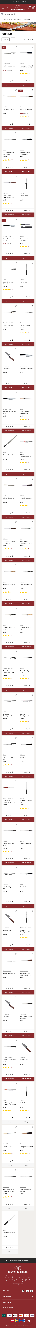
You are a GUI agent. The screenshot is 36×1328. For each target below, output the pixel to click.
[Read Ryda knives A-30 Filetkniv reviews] (22, 765)
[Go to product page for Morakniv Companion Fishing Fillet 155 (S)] (26, 226)
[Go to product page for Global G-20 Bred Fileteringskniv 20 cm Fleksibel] (26, 701)
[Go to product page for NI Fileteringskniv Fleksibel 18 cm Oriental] (10, 1090)
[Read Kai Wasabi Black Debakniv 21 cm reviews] (5, 419)
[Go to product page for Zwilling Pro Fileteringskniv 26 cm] (26, 787)
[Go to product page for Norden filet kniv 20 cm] (26, 96)
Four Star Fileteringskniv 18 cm (9, 1060)
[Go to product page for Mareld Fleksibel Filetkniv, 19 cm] (26, 614)
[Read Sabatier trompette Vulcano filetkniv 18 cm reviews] (5, 981)
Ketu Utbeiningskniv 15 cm (9, 888)
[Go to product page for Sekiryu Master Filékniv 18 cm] (10, 1219)
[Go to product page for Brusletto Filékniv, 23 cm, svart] (26, 830)
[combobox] (18, 14)
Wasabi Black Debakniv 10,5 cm (9, 239)
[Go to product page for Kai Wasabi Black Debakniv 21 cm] (10, 398)
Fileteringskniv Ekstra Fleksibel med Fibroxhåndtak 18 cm (25, 153)
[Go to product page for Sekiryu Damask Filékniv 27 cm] (10, 442)
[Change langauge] (12, 1320)
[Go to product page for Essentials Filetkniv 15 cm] (26, 182)
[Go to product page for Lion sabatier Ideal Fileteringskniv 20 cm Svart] (26, 1176)
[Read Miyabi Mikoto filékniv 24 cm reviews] (5, 505)
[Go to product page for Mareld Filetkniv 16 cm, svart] (26, 874)
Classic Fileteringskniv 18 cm (26, 585)
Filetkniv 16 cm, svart (25, 887)
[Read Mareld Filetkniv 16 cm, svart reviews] (22, 894)
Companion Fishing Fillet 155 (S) (25, 239)
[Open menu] (3, 8)
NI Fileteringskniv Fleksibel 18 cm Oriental (9, 1104)
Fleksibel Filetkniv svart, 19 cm (9, 628)
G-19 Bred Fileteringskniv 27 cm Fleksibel (25, 456)
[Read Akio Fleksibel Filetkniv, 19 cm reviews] (5, 117)
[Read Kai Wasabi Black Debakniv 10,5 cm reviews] (5, 246)
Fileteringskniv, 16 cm (9, 584)
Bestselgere (27, 39)
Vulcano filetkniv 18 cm (9, 973)
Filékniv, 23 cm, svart (25, 844)
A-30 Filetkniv (23, 757)
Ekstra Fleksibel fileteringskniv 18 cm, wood (8, 196)
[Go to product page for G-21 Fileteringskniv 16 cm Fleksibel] (10, 139)
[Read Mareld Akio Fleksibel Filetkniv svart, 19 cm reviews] (22, 1024)
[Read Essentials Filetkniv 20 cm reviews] (22, 289)
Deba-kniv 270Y (7, 930)
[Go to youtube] (23, 1291)
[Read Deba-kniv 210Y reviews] (22, 1067)
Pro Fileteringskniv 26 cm (25, 801)
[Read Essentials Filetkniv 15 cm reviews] (22, 203)
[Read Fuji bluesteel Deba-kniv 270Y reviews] (5, 938)
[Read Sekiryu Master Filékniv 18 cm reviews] (5, 1240)
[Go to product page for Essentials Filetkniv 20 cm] (26, 269)
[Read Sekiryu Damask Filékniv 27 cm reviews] (5, 462)
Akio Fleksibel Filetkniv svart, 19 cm (26, 1017)
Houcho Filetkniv (7, 1146)
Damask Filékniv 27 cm (9, 455)
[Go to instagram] (27, 1291)
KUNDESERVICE (8, 1307)
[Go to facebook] (31, 1291)
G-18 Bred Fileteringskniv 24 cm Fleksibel (8, 715)
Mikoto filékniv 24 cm (8, 498)
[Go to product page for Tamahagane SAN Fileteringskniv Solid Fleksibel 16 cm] (26, 960)
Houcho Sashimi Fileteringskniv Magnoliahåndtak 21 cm (26, 412)
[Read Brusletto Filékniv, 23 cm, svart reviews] (22, 851)
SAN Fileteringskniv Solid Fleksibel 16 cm (25, 974)
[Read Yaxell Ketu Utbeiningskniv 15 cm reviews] (5, 894)
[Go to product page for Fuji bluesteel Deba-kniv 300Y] (10, 355)
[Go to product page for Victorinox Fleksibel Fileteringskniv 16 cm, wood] (26, 485)
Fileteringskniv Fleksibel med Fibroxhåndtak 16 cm (26, 1147)
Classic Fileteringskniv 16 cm (26, 671)
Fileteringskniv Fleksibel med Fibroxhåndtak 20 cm (26, 67)
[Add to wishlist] (16, 47)
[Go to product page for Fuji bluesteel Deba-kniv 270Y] (10, 917)
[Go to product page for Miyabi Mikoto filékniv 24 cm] (10, 485)
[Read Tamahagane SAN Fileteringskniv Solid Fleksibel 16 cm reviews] (22, 981)
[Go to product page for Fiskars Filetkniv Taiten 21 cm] (10, 53)
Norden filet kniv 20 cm (26, 109)
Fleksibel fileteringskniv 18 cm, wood (9, 542)
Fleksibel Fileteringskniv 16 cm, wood (26, 499)
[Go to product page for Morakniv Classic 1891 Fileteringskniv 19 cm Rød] (10, 787)
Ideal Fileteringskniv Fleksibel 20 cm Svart (8, 1190)
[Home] (18, 7)
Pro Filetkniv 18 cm (25, 1103)
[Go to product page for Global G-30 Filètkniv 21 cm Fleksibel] (10, 269)
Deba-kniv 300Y (7, 368)
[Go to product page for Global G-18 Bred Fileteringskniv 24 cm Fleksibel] (10, 701)
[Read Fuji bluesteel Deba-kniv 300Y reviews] (5, 376)
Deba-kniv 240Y (7, 1016)
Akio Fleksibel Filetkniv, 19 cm (9, 110)
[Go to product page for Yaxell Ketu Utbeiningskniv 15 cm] (10, 874)
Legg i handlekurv (9, 85)
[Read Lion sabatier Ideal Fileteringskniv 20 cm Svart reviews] (22, 1197)
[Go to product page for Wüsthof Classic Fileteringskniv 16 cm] (26, 658)
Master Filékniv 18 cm (9, 1232)
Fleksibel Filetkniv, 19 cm (25, 628)
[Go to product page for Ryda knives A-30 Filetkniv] (26, 744)
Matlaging (7, 19)
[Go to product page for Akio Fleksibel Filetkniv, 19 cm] (10, 96)
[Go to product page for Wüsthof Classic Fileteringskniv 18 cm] (26, 571)
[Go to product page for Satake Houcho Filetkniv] (10, 1133)
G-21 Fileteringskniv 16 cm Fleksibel (9, 153)
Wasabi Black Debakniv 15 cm (26, 369)
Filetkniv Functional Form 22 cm (8, 326)
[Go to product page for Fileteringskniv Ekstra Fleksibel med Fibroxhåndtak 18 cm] (26, 139)
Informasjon (7, 1297)
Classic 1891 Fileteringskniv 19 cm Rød (8, 801)
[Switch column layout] (13, 39)
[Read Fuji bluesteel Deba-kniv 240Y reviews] (5, 1024)
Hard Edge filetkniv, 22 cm (9, 758)
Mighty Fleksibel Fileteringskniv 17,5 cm (26, 542)
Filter (4, 39)
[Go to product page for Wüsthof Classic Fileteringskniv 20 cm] (10, 830)
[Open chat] (29, 1321)
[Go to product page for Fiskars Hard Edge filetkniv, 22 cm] (10, 744)
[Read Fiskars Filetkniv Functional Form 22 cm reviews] (5, 333)
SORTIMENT (7, 1302)
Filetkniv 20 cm (24, 282)
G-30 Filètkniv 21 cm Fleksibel (8, 283)
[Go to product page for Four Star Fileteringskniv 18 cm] (10, 1046)
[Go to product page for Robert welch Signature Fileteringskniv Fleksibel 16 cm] (26, 917)
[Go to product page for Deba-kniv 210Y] (26, 1046)
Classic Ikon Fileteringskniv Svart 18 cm (9, 672)
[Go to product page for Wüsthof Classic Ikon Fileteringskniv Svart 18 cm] (10, 658)
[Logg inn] (7, 8)
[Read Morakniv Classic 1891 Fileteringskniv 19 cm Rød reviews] (5, 808)
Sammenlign (8, 81)
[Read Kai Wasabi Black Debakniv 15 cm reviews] (22, 376)
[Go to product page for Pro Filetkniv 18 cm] (26, 1090)
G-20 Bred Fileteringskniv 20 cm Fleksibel (25, 715)
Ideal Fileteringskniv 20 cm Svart (26, 1190)
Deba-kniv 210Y (24, 1060)
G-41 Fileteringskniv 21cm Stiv (25, 326)
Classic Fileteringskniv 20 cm (9, 844)
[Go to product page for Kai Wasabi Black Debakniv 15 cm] (26, 355)
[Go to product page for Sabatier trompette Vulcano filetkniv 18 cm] (10, 960)
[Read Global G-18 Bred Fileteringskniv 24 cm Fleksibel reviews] (5, 722)
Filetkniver (27, 19)
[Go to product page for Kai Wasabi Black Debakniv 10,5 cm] (10, 226)
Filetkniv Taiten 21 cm (9, 66)
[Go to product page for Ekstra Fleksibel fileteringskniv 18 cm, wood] (10, 182)
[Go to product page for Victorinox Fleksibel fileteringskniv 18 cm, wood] (10, 528)
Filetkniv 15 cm (24, 195)
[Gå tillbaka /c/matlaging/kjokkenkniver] (2, 19)
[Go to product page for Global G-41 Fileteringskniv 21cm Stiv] (26, 312)
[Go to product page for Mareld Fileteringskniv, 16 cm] (10, 571)
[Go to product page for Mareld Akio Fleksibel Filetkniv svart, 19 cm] (26, 1003)
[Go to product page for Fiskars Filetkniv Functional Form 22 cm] (10, 312)
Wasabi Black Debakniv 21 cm (9, 412)
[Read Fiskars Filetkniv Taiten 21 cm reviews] (5, 73)
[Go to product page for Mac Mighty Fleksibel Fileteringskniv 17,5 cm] (26, 528)
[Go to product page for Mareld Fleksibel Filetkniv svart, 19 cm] (10, 614)
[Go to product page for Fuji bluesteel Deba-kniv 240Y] (10, 1003)
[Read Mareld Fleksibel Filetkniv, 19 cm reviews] (22, 635)
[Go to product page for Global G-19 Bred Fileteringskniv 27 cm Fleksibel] (26, 442)
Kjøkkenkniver (17, 19)
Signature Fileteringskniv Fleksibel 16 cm (26, 931)
